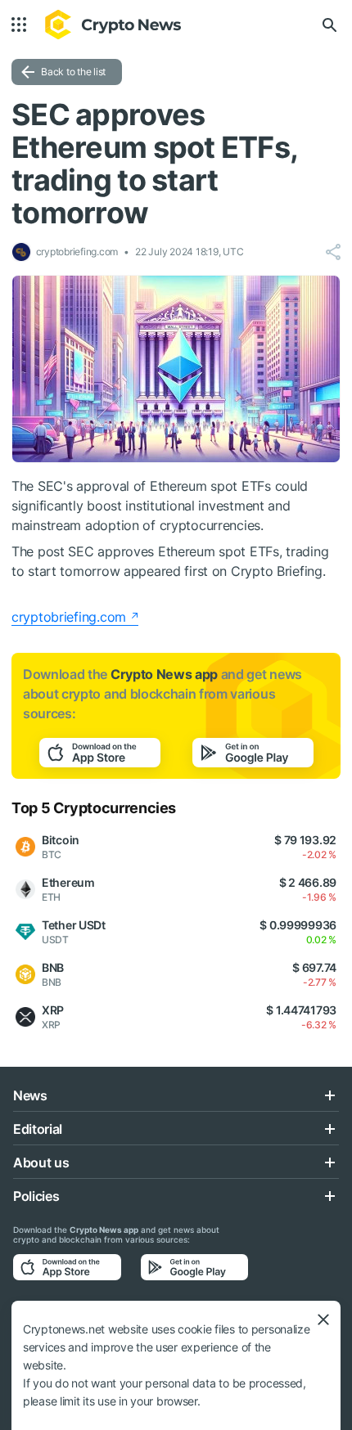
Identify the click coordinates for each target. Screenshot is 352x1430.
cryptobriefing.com (68, 617)
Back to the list (73, 71)
